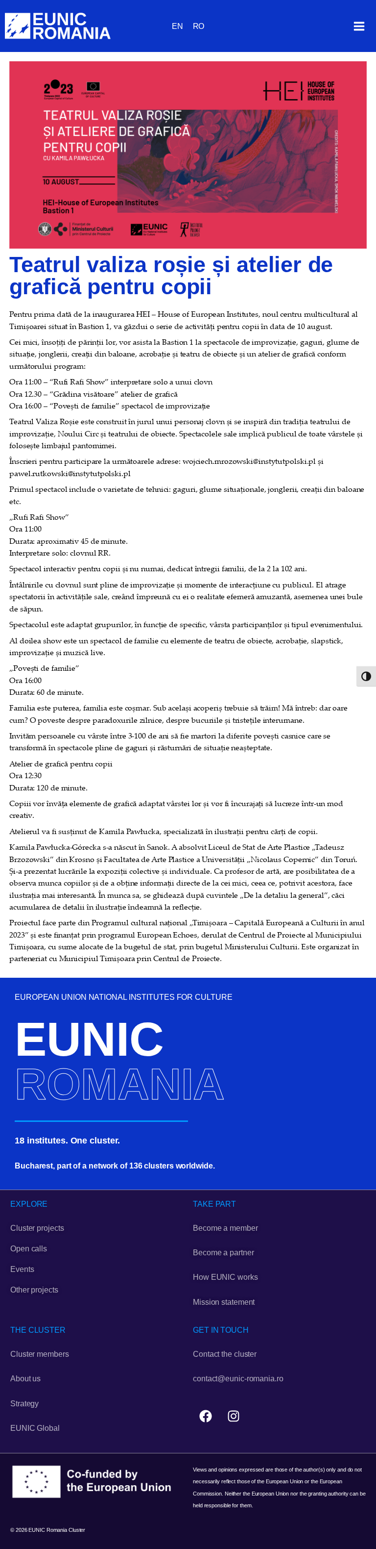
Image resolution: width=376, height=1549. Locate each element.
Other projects (34, 1290)
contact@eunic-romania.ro (238, 1378)
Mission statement (224, 1302)
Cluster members (39, 1354)
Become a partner (223, 1252)
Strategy (24, 1403)
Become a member (225, 1228)
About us (25, 1378)
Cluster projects (37, 1228)
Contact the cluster (225, 1354)
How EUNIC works (225, 1277)
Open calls (28, 1249)
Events (22, 1269)
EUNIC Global (35, 1428)
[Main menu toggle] (359, 26)
